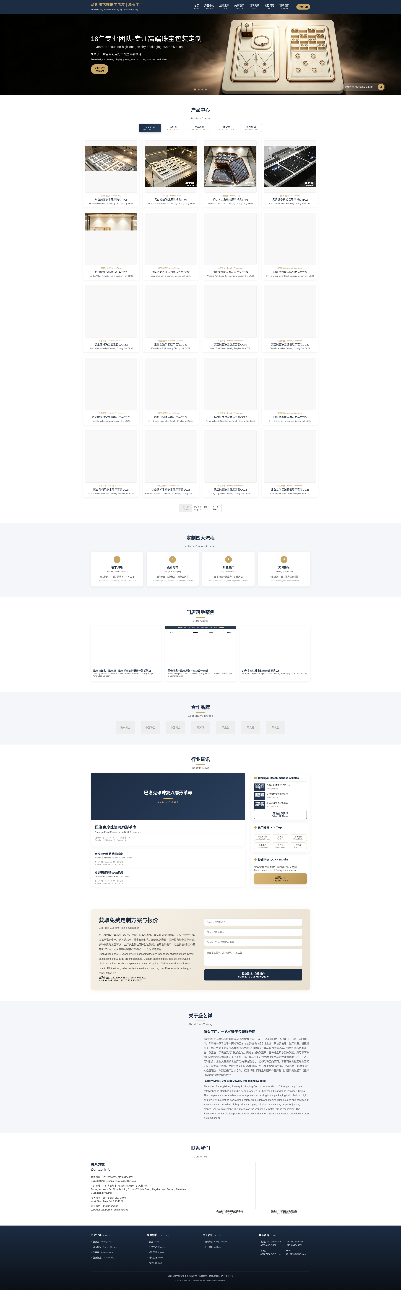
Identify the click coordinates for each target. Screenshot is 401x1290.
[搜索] (381, 87)
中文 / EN (303, 7)
